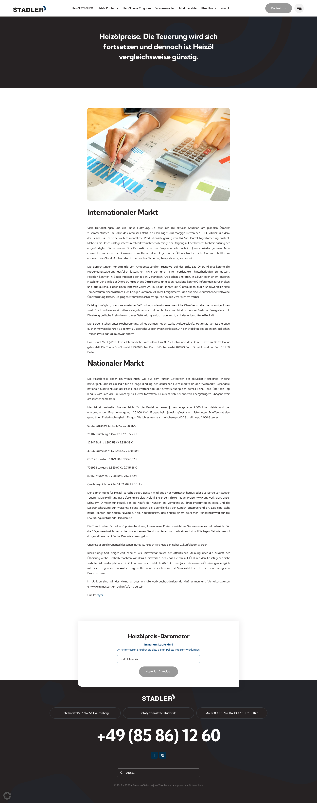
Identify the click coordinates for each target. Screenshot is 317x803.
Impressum (181, 785)
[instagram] (162, 755)
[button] (7, 795)
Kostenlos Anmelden (158, 671)
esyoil (99, 595)
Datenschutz (196, 785)
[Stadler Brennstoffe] (29, 6)
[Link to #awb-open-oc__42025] (299, 8)
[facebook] (154, 755)
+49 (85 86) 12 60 (158, 735)
